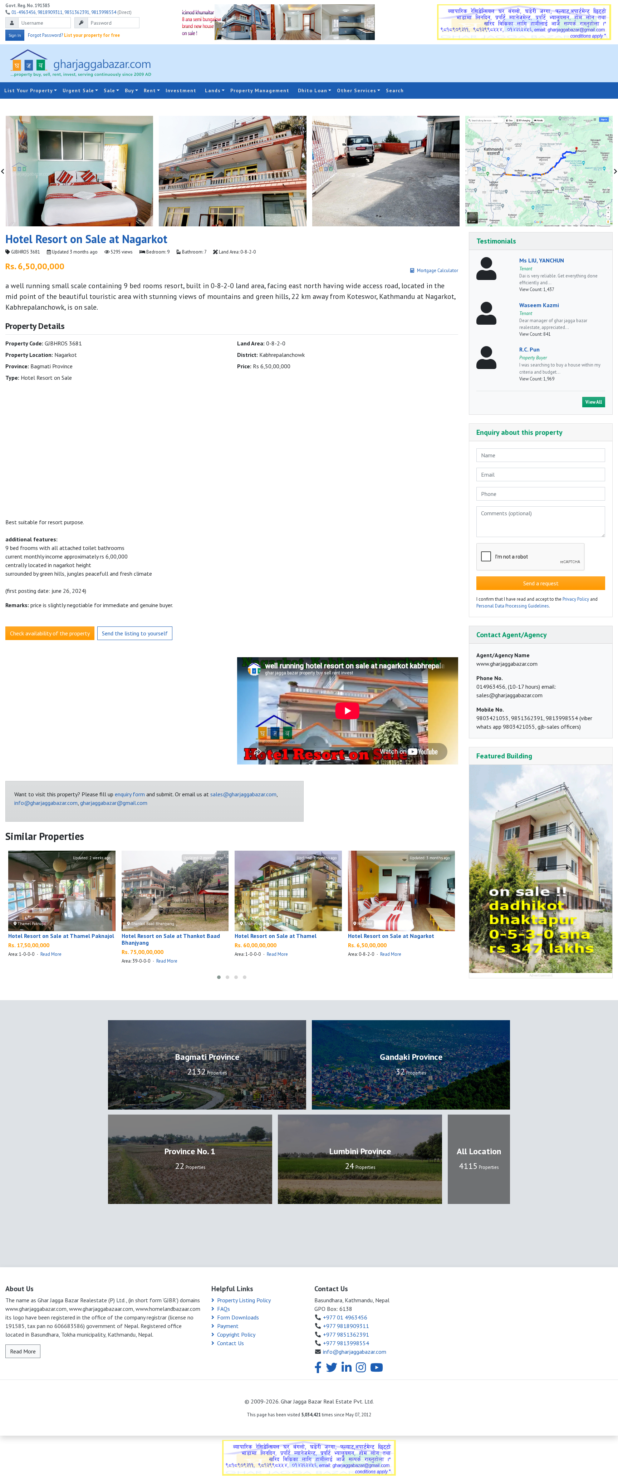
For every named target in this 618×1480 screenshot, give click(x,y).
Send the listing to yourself (135, 633)
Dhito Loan (312, 90)
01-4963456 (23, 12)
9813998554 (103, 12)
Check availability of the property (50, 633)
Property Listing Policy (244, 1300)
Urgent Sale (78, 90)
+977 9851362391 (346, 1334)
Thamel (250, 923)
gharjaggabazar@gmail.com (113, 802)
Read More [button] (23, 1351)
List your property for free (92, 35)
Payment (228, 1325)
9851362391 (76, 12)
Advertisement (541, 975)
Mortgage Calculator (437, 270)
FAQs (223, 1308)
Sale (109, 90)
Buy (129, 90)
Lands (213, 90)
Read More (51, 954)
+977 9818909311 (346, 1325)
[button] (219, 977)
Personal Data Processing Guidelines (512, 606)
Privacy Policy (576, 599)
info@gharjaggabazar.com (46, 802)
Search (395, 90)
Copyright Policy (236, 1334)
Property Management (259, 90)
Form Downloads (238, 1317)
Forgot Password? (45, 35)
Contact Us (230, 1343)
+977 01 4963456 (345, 1317)
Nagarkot (364, 923)
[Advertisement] (410, 63)
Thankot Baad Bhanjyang (152, 923)
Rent (150, 90)
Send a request (541, 583)
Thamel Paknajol (31, 923)
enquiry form (130, 794)
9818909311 (50, 12)
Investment (181, 90)
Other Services (356, 90)
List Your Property (28, 90)
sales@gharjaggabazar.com (243, 794)
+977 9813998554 (346, 1343)
